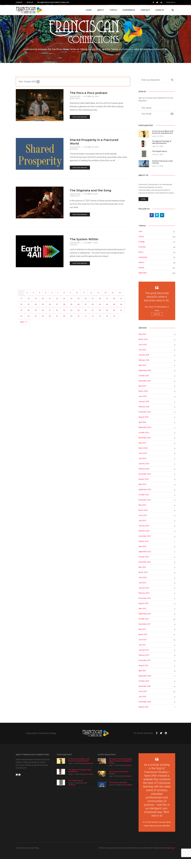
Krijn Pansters (88, 763)
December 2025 (145, 412)
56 (86, 310)
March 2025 (143, 391)
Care (140, 231)
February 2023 (144, 531)
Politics (141, 262)
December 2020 (145, 702)
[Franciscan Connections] (29, 10)
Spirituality (75, 98)
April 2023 (142, 546)
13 (98, 293)
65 (43, 316)
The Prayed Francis (75, 780)
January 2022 (144, 588)
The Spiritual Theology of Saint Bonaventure (80, 771)
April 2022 (142, 609)
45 (114, 304)
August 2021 (143, 665)
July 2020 (142, 697)
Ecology (73, 245)
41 (86, 304)
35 (43, 304)
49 (36, 310)
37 (57, 304)
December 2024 (145, 474)
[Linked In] (161, 2)
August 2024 (143, 479)
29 (107, 299)
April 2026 (142, 365)
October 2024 (144, 433)
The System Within (84, 239)
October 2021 (144, 619)
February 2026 (144, 360)
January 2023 (144, 526)
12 (91, 293)
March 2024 (143, 448)
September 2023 (145, 489)
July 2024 (142, 458)
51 (50, 310)
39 (71, 304)
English (170, 2)
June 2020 (143, 691)
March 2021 (143, 634)
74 (107, 316)
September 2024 (145, 427)
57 (93, 310)
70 (78, 316)
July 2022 (142, 583)
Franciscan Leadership (118, 782)
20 (43, 299)
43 (100, 304)
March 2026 (143, 339)
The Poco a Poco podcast (88, 93)
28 (100, 299)
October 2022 (144, 557)
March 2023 (143, 510)
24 (71, 299)
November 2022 (145, 562)
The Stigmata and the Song (90, 190)
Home (89, 10)
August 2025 (143, 417)
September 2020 (145, 676)
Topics (113, 10)
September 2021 (145, 614)
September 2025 (145, 370)
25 (78, 299)
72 (93, 316)
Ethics (141, 252)
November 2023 (145, 500)
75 (114, 316)
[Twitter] (157, 2)
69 (71, 316)
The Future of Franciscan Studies (118, 773)
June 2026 (143, 345)
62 (21, 316)
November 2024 (145, 438)
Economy (74, 149)
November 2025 (145, 381)
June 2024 (143, 453)
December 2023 (145, 536)
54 (71, 310)
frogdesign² (170, 848)
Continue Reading (79, 117)
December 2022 (145, 598)
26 (86, 299)
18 (29, 299)
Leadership (143, 257)
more (143, 199)
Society (141, 268)
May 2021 (142, 629)
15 (113, 293)
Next (22, 322)
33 (29, 304)
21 (50, 299)
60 (114, 310)
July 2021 (142, 645)
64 (36, 316)
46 (121, 304)
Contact (145, 10)
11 (84, 293)
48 (29, 310)
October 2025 (144, 376)
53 (64, 310)
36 (50, 304)
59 (107, 310)
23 (64, 299)
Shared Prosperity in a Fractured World (94, 141)
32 (21, 304)
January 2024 (144, 464)
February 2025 (144, 407)
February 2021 (144, 655)
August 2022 (143, 603)
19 (36, 299)
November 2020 (145, 686)
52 (57, 310)
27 (93, 299)
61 (121, 310)
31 (121, 299)
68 (64, 316)
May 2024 (142, 443)
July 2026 (142, 350)
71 (86, 316)
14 (105, 293)
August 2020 (143, 707)
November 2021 (145, 624)
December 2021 (145, 660)
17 (21, 299)
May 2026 (142, 334)
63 (29, 316)
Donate (19, 2)
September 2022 (145, 552)
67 (57, 316)
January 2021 (144, 650)
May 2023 (142, 505)
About (100, 10)
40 (78, 304)
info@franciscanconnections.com (53, 2)
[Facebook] (153, 2)
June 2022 (143, 577)
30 (114, 299)
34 (36, 304)
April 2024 (142, 484)
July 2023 (142, 521)
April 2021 (142, 671)
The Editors (75, 96)
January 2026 (144, 355)
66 (50, 316)
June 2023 (143, 515)
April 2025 (142, 422)
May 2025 (142, 386)
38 (64, 304)
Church (141, 237)
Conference (128, 10)
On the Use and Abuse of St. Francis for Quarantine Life (79, 760)
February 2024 (144, 469)
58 (100, 310)
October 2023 (144, 495)
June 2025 (143, 396)
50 (43, 310)
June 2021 (143, 640)
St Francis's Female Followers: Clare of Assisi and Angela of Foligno (121, 761)
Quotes (157, 314)
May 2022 (142, 567)
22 (57, 299)
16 (120, 293)
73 (100, 316)
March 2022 (143, 572)
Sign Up (30, 2)
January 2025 (144, 401)
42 (93, 304)
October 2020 (144, 681)
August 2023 (143, 541)
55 (78, 310)
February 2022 (144, 593)
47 (21, 310)
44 (107, 304)
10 (77, 293)
